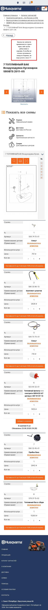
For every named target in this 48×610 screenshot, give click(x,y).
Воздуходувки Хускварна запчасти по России (25, 20)
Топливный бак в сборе (34, 502)
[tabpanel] (24, 92)
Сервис (4, 578)
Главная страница (10, 15)
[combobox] (24, 154)
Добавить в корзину (24, 421)
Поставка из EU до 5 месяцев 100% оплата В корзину (24, 266)
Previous (6, 92)
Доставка (18, 3)
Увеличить (24, 104)
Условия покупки (8, 589)
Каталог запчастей (28, 15)
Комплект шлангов (34, 290)
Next (41, 92)
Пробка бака (34, 452)
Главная (4, 549)
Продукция (5, 555)
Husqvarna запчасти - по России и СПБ (22, 18)
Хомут (34, 240)
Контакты (24, 3)
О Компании (6, 567)
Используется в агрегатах (34, 244)
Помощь (4, 584)
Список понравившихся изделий (30, 3)
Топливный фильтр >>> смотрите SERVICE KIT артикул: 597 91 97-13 (34, 393)
